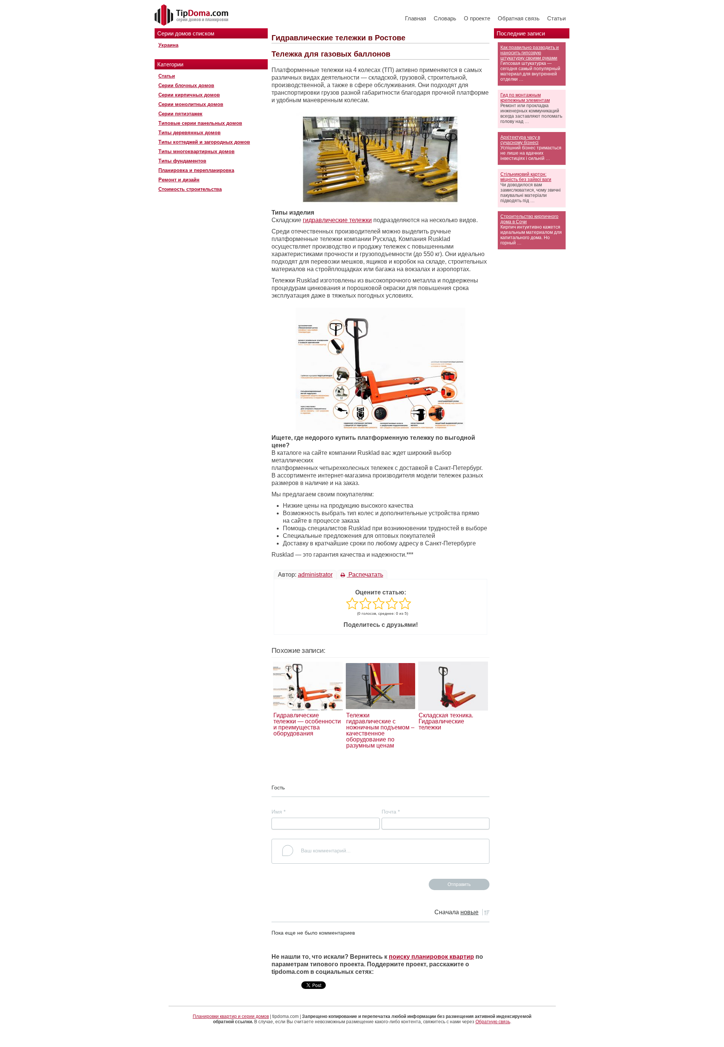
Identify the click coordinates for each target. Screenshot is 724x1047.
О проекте (477, 18)
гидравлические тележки (337, 220)
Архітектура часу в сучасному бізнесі (520, 140)
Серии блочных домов (186, 85)
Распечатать (365, 574)
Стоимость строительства (190, 189)
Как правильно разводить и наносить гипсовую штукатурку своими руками (529, 53)
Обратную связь (493, 1021)
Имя (278, 812)
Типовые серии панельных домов (200, 123)
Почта (391, 812)
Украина (168, 45)
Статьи (556, 18)
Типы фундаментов (182, 161)
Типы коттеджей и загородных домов (204, 142)
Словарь (445, 18)
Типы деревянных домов (189, 132)
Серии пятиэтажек (180, 114)
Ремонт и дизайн (178, 180)
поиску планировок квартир (431, 956)
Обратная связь (519, 18)
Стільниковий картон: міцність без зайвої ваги (525, 177)
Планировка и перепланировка (196, 170)
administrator (315, 574)
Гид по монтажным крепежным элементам (525, 97)
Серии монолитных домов (190, 104)
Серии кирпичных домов (189, 95)
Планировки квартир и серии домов (231, 1016)
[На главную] (192, 15)
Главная (415, 18)
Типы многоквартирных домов (196, 151)
